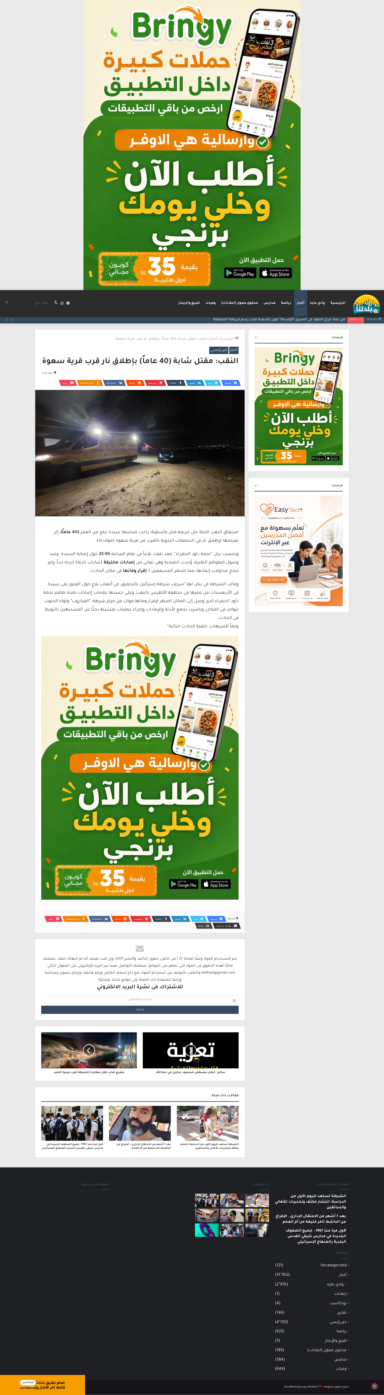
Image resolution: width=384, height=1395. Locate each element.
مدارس (269, 303)
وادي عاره (317, 303)
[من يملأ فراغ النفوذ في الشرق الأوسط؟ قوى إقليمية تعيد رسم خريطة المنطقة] (257, 1215)
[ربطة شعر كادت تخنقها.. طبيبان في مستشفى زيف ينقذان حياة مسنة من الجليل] (207, 1230)
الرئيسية (337, 303)
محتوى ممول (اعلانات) (239, 303)
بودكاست (338, 1303)
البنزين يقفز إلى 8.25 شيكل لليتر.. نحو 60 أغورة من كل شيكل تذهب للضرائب (282, 320)
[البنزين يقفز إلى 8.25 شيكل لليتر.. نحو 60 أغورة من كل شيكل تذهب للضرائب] (232, 1215)
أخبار (300, 303)
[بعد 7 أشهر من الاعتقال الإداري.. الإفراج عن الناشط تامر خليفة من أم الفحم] (140, 1123)
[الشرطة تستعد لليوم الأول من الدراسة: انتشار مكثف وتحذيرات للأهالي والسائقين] (208, 1123)
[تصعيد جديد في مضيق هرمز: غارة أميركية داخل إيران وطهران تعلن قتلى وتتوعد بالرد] (207, 1215)
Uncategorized (333, 1266)
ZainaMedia (290, 1387)
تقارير (342, 1313)
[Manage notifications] (374, 1386)
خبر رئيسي (218, 350)
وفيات (210, 303)
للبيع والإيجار (189, 303)
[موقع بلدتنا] (366, 304)
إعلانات (340, 1294)
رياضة (286, 303)
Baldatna (313, 1387)
